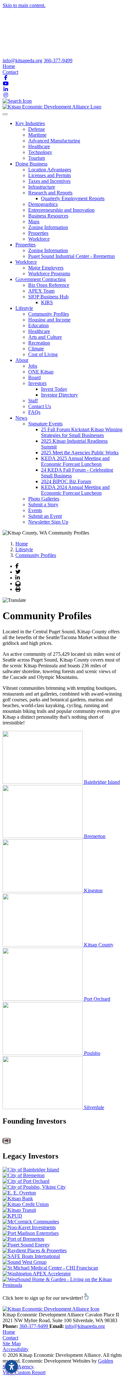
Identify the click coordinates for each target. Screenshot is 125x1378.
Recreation (39, 343)
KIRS (47, 302)
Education (38, 325)
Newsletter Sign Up (48, 522)
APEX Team (41, 291)
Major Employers (45, 267)
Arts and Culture (45, 337)
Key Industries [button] (30, 123)
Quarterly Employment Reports (72, 198)
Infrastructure (41, 187)
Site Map (12, 1343)
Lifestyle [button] (24, 308)
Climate (36, 348)
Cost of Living (43, 354)
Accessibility (16, 1349)
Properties (38, 233)
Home (9, 66)
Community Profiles (48, 314)
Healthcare (39, 146)
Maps (33, 221)
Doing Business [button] (31, 164)
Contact (10, 72)
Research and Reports (50, 192)
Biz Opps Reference (48, 285)
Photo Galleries (43, 498)
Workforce (39, 239)
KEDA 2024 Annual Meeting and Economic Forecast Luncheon (75, 490)
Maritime (37, 135)
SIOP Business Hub (48, 296)
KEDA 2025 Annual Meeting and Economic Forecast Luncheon (75, 461)
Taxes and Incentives (49, 181)
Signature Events (45, 423)
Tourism (36, 158)
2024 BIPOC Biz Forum (66, 481)
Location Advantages (49, 169)
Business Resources (48, 215)
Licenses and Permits (49, 175)
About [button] (21, 360)
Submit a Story (43, 504)
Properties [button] (25, 244)
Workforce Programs (49, 273)
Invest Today (54, 389)
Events (35, 510)
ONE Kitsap (41, 371)
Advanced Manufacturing (54, 140)
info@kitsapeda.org (22, 60)
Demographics (43, 204)
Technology (40, 152)
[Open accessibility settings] (11, 1366)
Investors (37, 383)
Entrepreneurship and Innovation (61, 210)
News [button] (21, 418)
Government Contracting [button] (40, 279)
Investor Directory (59, 395)
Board (34, 377)
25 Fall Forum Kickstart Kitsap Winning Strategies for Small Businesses (81, 432)
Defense (36, 129)
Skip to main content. (24, 5)
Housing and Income (49, 319)
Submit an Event (45, 516)
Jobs (32, 366)
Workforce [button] (26, 262)
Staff (33, 400)
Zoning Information (48, 227)
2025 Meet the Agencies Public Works (80, 452)
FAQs (34, 412)
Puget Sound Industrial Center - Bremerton (71, 256)
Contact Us (39, 406)
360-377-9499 (58, 60)
